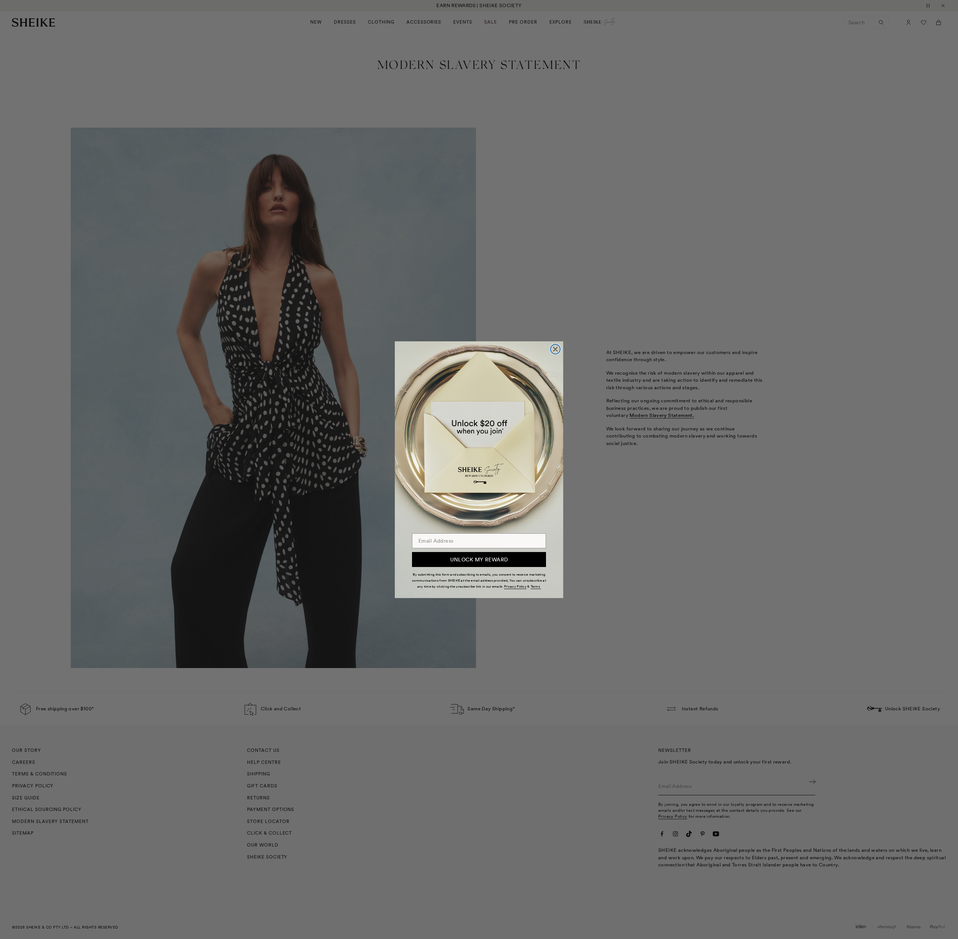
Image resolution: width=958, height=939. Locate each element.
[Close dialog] (555, 349)
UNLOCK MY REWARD (479, 560)
